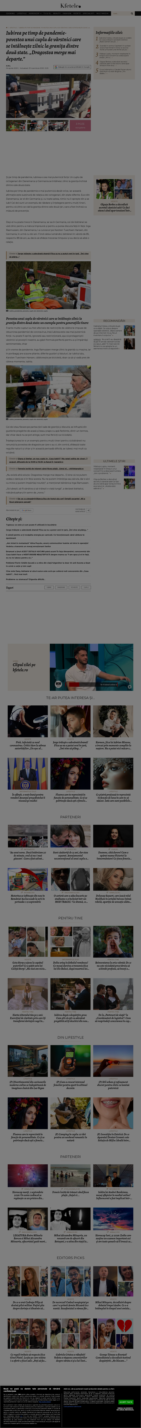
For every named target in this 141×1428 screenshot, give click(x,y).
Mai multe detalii (45, 1402)
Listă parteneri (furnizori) (72, 1406)
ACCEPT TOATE (126, 1402)
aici (21, 1416)
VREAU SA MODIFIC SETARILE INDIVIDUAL (125, 1409)
